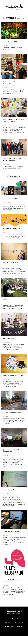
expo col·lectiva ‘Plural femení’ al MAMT (11, 159)
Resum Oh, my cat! (10, 262)
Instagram (20, 626)
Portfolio (8, 622)
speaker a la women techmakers (10, 451)
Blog (15, 622)
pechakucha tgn (9, 490)
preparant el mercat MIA (12, 375)
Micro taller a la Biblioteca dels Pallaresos (13, 120)
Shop (21, 622)
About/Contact (9, 626)
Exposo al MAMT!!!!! (10, 199)
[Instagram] (15, 618)
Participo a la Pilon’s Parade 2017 (10, 83)
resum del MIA (8, 338)
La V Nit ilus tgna (9, 42)
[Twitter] (13, 618)
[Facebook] (10, 618)
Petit (4, 299)
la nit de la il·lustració (11, 229)
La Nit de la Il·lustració (11, 532)
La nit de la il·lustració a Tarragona (12, 581)
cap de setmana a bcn (11, 413)
